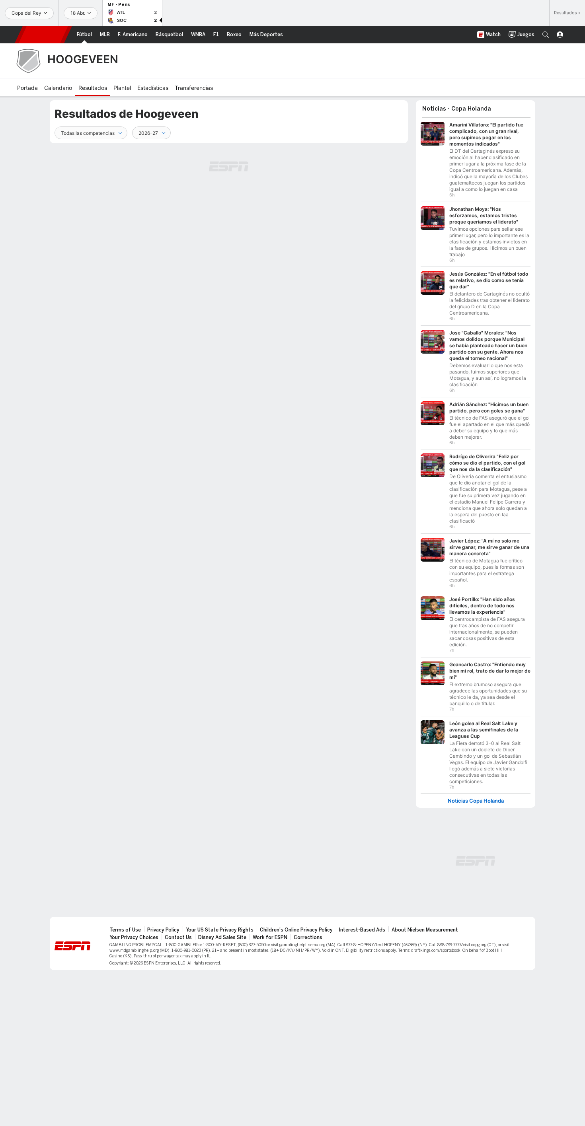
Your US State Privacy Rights (220, 930)
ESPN (43, 34)
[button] (545, 34)
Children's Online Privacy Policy (296, 930)
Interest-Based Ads (362, 930)
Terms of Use (125, 930)
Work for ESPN (270, 937)
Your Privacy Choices (133, 937)
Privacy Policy (163, 930)
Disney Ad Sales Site (222, 937)
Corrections (308, 937)
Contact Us (178, 937)
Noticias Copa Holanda (476, 801)
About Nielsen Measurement (425, 930)
